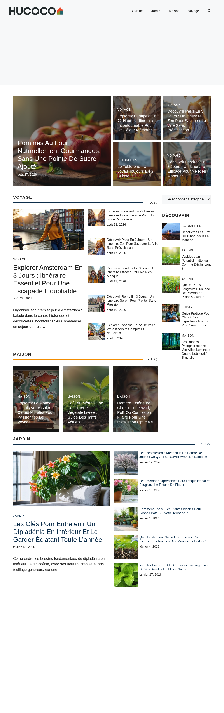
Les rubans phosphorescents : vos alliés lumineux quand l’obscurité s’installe (196, 349)
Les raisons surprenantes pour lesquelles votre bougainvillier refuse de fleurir (174, 483)
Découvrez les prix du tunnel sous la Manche (196, 236)
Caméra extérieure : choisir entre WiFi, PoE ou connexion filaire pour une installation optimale (135, 412)
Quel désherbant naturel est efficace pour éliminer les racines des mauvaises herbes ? (173, 539)
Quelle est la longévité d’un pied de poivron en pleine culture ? (196, 291)
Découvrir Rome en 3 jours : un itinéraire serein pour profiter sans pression (131, 300)
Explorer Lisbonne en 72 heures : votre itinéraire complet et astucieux (131, 329)
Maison (174, 11)
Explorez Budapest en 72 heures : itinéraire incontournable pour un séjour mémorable (136, 123)
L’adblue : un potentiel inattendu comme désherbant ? (196, 262)
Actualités (127, 160)
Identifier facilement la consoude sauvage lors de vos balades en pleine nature (174, 567)
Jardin (155, 11)
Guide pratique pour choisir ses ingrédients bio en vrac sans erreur (196, 319)
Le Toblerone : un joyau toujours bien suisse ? (135, 171)
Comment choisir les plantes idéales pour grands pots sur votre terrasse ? (170, 511)
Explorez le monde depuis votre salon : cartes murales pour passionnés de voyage (36, 412)
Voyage (193, 11)
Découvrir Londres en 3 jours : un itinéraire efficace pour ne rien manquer (186, 169)
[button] (209, 10)
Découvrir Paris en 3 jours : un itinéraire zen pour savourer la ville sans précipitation (186, 120)
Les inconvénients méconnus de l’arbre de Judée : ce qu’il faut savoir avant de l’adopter (173, 455)
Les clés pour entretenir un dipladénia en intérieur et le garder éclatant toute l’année (57, 531)
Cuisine (137, 11)
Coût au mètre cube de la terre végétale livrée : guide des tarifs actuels (85, 412)
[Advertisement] (112, 54)
